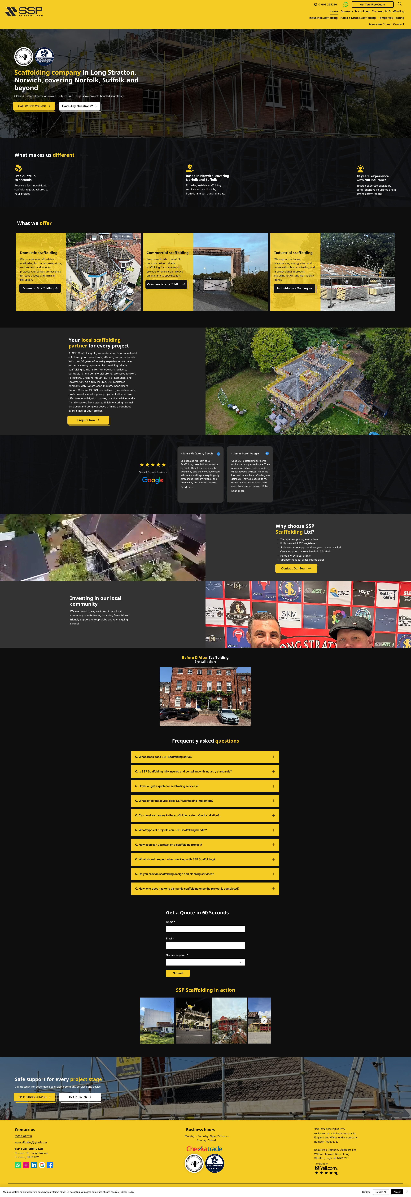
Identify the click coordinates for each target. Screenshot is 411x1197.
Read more (187, 487)
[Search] (399, 4)
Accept (397, 1191)
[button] (373, 4)
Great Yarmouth (92, 377)
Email (170, 938)
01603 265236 (23, 1136)
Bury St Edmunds (114, 377)
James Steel (241, 453)
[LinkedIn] (34, 1165)
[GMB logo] (42, 1165)
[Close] (407, 1191)
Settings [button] (366, 1191)
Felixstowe (75, 377)
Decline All (381, 1191)
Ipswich (130, 373)
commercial (97, 373)
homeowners (107, 369)
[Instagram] (26, 1165)
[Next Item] (264, 1020)
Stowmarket (76, 382)
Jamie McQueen (193, 453)
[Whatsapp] (18, 1165)
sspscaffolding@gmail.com (31, 1142)
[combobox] (205, 962)
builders (121, 369)
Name (170, 922)
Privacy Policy (127, 1191)
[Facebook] (50, 1165)
